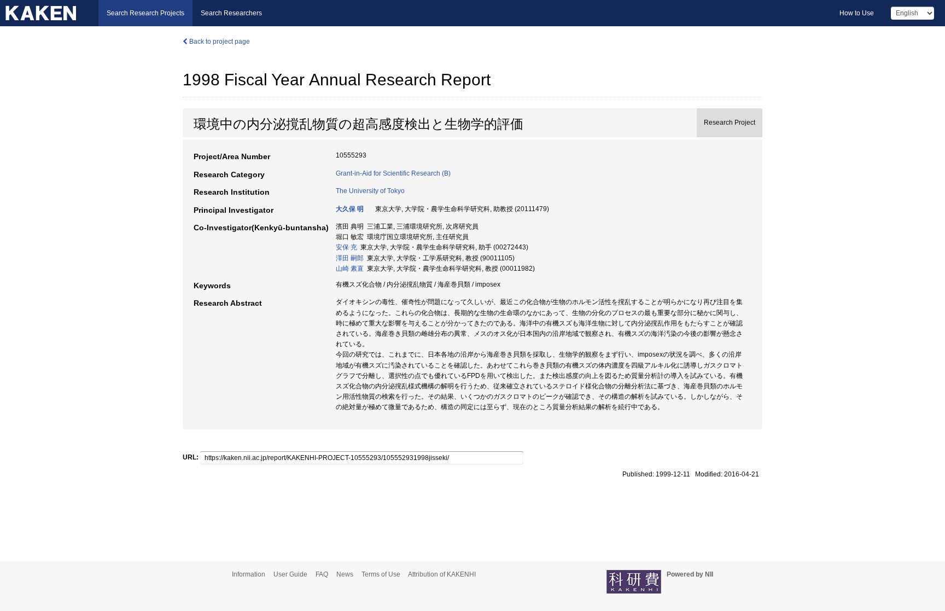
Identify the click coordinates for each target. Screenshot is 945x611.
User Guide (290, 574)
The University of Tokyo (370, 191)
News (344, 574)
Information (248, 574)
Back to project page (219, 41)
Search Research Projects (145, 13)
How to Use (856, 13)
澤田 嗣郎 (350, 258)
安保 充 (346, 247)
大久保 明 (350, 209)
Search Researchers (231, 13)
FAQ (322, 574)
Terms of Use (380, 574)
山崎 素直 (350, 268)
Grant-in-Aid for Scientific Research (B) (393, 173)
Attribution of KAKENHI (442, 574)
